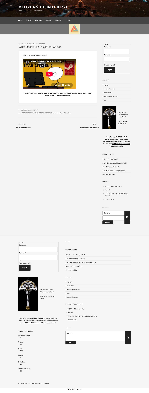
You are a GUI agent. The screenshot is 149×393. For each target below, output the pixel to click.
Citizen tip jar (50, 296)
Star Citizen (33, 110)
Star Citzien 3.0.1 (63, 113)
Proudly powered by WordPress (39, 383)
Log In (109, 70)
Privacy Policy (109, 199)
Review (24, 110)
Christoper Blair (28, 113)
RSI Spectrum (109, 193)
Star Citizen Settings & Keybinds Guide (114, 163)
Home (20, 20)
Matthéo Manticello (46, 113)
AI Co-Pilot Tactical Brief (110, 159)
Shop (68, 20)
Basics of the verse (108, 89)
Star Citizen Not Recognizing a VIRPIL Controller (81, 262)
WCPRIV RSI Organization (113, 186)
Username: (107, 47)
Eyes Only (38, 20)
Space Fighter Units (108, 174)
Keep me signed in (109, 65)
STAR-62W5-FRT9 (45, 93)
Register (49, 20)
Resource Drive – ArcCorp (73, 266)
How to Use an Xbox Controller (75, 258)
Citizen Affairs (106, 92)
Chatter (28, 20)
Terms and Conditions (74, 389)
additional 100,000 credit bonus (57, 96)
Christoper (40, 44)
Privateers (105, 85)
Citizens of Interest (43, 7)
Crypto (104, 100)
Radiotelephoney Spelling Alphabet (113, 171)
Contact (58, 20)
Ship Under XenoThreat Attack (75, 255)
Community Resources (109, 96)
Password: (107, 55)
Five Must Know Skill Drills (110, 167)
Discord (107, 190)
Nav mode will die (71, 270)
